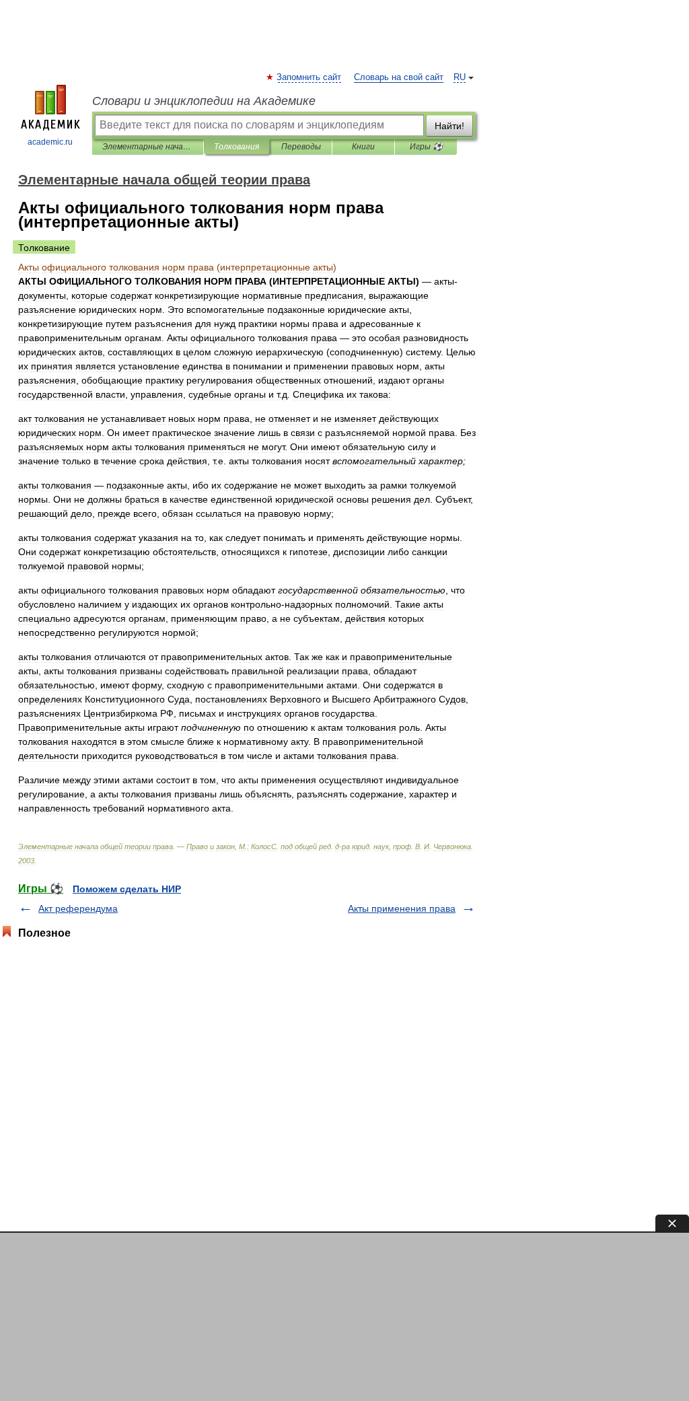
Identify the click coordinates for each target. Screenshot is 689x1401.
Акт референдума (78, 908)
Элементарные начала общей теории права (147, 146)
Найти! (449, 125)
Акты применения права (402, 908)
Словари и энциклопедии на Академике (204, 101)
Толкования (236, 146)
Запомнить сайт (309, 77)
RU (460, 77)
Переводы (301, 146)
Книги (363, 146)
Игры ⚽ (426, 146)
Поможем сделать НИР (127, 889)
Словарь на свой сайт (398, 77)
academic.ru (50, 142)
